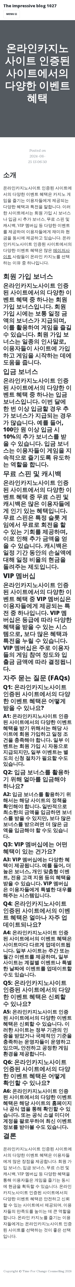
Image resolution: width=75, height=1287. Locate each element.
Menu (10, 14)
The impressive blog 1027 (30, 6)
